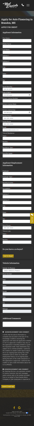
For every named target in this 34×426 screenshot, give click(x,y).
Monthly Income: (8, 182)
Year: (4, 279)
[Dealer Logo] (10, 5)
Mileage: (5, 309)
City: (4, 67)
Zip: (4, 80)
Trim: (4, 297)
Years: (5, 136)
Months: (5, 141)
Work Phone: (7, 225)
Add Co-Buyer (8, 256)
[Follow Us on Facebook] (14, 408)
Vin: (4, 303)
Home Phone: (7, 121)
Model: (5, 291)
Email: (4, 127)
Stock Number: (7, 274)
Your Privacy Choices (21, 412)
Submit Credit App (8, 386)
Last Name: (6, 50)
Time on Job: (7, 231)
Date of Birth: (7, 92)
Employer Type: (7, 177)
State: (4, 73)
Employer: (6, 171)
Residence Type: (8, 147)
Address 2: (6, 61)
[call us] (23, 5)
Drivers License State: (9, 104)
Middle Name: (7, 44)
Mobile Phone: (7, 116)
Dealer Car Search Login (17, 411)
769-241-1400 (17, 416)
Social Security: (7, 86)
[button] (28, 5)
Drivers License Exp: (9, 110)
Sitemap (14, 412)
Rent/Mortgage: (8, 153)
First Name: (6, 38)
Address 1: (6, 55)
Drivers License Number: (10, 98)
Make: (4, 285)
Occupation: (6, 188)
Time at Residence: (9, 133)
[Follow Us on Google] (19, 408)
